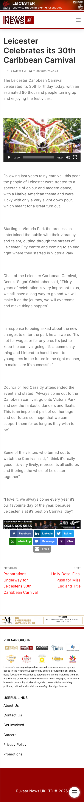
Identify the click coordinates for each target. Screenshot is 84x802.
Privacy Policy (14, 744)
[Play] (9, 157)
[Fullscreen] (75, 157)
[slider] (38, 157)
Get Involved (13, 725)
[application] (42, 139)
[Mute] (68, 157)
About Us (11, 705)
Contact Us (12, 715)
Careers (9, 735)
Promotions (12, 754)
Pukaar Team (16, 71)
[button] (42, 140)
